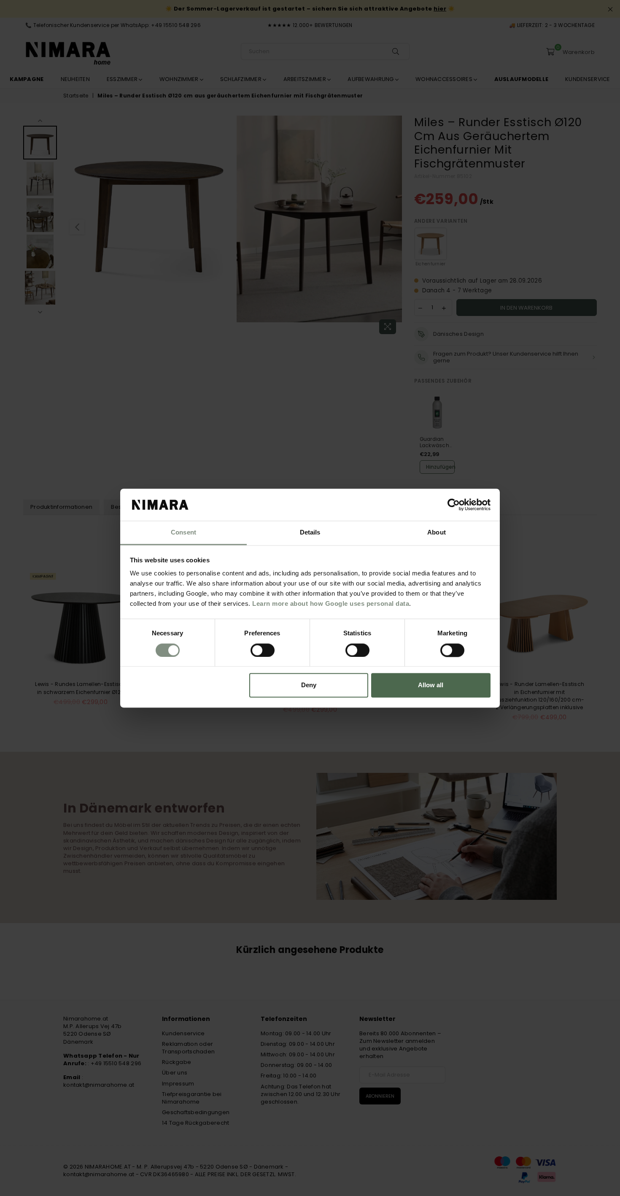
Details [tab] (310, 532)
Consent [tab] (183, 532)
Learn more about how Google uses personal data (330, 603)
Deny (308, 685)
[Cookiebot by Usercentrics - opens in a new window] (454, 504)
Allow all (430, 685)
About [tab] (436, 532)
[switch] (263, 650)
